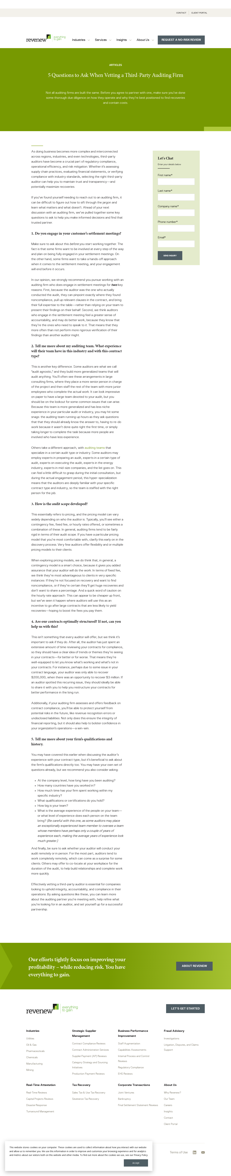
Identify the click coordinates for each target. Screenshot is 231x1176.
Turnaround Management (40, 1111)
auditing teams (95, 447)
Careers (168, 1105)
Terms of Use (179, 1152)
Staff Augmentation (129, 1043)
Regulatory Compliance (131, 1067)
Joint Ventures (126, 1092)
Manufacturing (34, 1063)
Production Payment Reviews (88, 1074)
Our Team (169, 1099)
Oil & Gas (31, 1045)
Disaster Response (36, 1105)
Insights (168, 1111)
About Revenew (194, 966)
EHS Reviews (125, 1074)
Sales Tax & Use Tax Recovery (88, 1092)
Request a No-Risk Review (181, 40)
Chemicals (32, 1057)
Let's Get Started (185, 1008)
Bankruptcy (124, 1099)
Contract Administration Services (90, 1050)
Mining (30, 1070)
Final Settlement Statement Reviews (138, 1105)
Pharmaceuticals (35, 1051)
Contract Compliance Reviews (88, 1043)
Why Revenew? (172, 1092)
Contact (181, 13)
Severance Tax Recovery (85, 1099)
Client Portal (199, 13)
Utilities (30, 1038)
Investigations (171, 1038)
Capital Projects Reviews (39, 1099)
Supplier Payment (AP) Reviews (89, 1056)
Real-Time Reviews (36, 1092)
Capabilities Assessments (132, 1050)
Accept (135, 1162)
